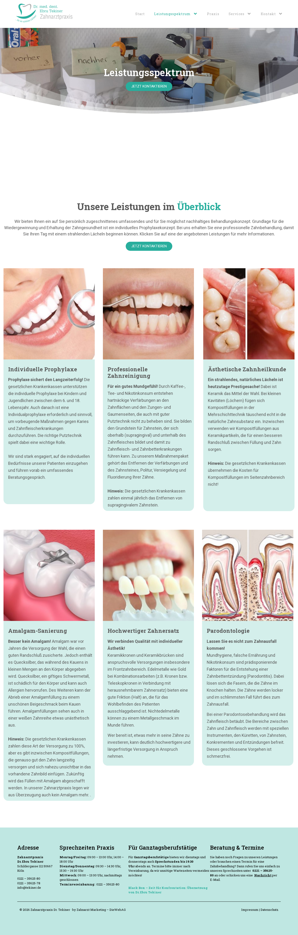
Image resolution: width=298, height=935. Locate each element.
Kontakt (268, 14)
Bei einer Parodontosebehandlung (238, 714)
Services (236, 14)
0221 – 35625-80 (28, 878)
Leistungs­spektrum (172, 14)
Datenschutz (269, 910)
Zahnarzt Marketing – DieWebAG (101, 910)
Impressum (250, 910)
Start (140, 14)
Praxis (213, 14)
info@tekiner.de (29, 887)
